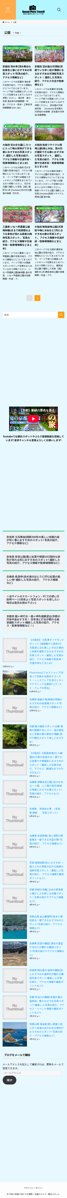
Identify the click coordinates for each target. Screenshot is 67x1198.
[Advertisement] (33, 364)
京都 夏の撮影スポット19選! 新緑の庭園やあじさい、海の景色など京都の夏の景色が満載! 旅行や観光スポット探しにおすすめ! (46, 734)
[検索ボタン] (59, 10)
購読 (9, 1080)
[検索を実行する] (61, 315)
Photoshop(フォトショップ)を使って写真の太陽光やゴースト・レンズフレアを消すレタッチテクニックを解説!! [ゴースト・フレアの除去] (46, 680)
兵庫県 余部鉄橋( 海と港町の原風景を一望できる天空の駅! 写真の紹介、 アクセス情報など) (47, 839)
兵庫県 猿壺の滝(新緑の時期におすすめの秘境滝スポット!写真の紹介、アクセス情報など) (46, 703)
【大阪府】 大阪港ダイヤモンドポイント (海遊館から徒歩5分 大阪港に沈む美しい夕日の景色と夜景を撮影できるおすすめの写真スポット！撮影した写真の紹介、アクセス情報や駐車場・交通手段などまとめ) (46, 651)
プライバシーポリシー (33, 1187)
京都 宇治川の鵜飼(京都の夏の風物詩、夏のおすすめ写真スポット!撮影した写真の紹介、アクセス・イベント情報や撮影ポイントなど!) (46, 1004)
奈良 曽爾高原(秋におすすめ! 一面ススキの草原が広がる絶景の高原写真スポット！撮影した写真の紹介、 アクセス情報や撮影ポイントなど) (46, 870)
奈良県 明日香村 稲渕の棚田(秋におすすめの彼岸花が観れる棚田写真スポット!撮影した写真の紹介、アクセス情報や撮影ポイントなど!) (46, 977)
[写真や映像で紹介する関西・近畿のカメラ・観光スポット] (33, 10)
